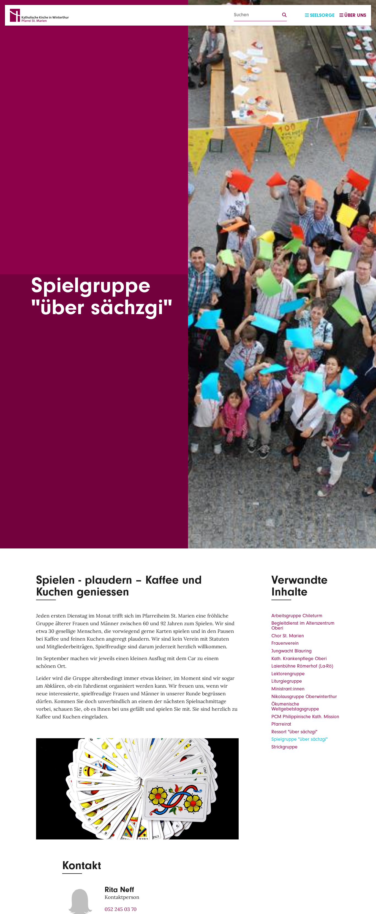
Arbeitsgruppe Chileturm (296, 616)
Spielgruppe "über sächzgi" (299, 739)
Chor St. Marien (287, 636)
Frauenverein (285, 643)
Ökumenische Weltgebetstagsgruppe (295, 706)
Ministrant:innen (287, 689)
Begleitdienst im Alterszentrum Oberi (302, 625)
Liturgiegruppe (286, 681)
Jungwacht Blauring (291, 651)
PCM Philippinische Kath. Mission (305, 717)
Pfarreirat (281, 724)
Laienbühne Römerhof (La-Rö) (302, 666)
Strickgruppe (284, 747)
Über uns (355, 15)
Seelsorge (322, 15)
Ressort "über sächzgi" (294, 732)
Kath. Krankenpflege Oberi (299, 659)
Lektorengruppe (288, 674)
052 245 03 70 (121, 909)
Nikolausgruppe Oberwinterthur (304, 696)
